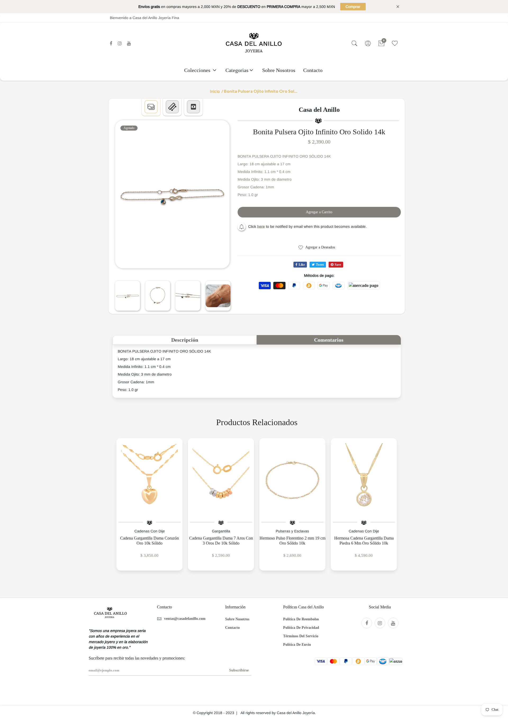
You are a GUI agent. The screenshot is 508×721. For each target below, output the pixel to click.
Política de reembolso (301, 619)
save (338, 264)
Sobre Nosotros (278, 70)
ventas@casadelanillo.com (185, 619)
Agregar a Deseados (320, 247)
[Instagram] (120, 43)
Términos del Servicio (300, 636)
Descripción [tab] (184, 340)
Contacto (313, 70)
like (302, 264)
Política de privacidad (301, 628)
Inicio (215, 91)
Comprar (353, 7)
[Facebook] (111, 43)
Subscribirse (239, 670)
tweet (320, 264)
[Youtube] (129, 43)
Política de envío (297, 645)
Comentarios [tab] (328, 340)
